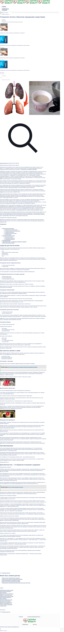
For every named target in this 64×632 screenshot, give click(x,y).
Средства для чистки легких (8, 228)
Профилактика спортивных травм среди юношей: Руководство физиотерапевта (6, 591)
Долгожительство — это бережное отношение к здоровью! (14, 241)
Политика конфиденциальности (34, 616)
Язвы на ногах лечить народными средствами (11, 581)
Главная (3, 19)
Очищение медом (8, 234)
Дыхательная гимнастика (10, 238)
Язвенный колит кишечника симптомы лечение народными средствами (16, 582)
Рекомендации (25, 624)
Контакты (35, 624)
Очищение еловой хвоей (9, 232)
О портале (21, 616)
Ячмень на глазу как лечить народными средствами (12, 579)
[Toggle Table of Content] (1, 226)
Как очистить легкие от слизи (9, 235)
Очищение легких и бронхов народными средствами (12, 21)
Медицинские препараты (10, 239)
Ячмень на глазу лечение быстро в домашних (11, 578)
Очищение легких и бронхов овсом (11, 229)
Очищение (4, 20)
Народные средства (6, 79)
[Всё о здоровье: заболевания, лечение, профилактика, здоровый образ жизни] (25, 3)
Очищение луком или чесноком (11, 233)
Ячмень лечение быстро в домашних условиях (11, 580)
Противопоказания (6, 240)
